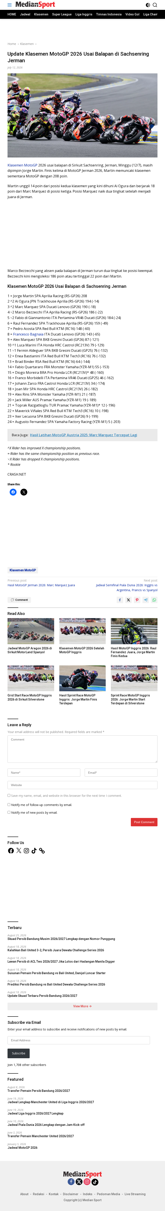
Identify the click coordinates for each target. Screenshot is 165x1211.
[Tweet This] (128, 600)
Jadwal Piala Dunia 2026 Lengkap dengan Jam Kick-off (46, 1124)
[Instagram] (87, 1182)
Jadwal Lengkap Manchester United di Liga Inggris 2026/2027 (51, 1102)
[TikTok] (95, 1182)
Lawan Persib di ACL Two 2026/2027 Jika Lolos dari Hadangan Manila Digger (61, 961)
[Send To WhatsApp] (154, 600)
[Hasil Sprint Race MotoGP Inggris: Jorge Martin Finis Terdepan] (82, 678)
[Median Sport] (34, 5)
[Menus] (10, 5)
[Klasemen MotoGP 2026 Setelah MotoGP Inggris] (82, 631)
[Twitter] (79, 1182)
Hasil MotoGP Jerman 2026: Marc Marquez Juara (41, 582)
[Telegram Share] (145, 600)
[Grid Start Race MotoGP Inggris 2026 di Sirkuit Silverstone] (31, 678)
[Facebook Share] (120, 600)
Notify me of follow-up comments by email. (41, 805)
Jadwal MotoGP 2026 (22, 1147)
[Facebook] (71, 1182)
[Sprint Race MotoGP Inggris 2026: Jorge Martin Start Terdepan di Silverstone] (134, 678)
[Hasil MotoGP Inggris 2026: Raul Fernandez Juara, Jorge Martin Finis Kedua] (134, 631)
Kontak (53, 1194)
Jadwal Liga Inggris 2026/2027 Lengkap (35, 1113)
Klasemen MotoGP (23, 570)
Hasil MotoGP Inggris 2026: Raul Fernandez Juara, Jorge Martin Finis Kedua (133, 652)
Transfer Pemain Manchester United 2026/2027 (41, 1136)
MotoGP (30, 165)
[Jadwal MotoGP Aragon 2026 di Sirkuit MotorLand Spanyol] (31, 631)
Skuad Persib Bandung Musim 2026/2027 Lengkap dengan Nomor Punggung (61, 939)
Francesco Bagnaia (28, 334)
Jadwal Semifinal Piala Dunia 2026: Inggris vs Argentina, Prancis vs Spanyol (126, 585)
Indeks (87, 1194)
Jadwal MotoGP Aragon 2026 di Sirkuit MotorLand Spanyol (30, 650)
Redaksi (38, 1194)
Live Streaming (135, 1194)
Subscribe (18, 1053)
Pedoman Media (108, 1194)
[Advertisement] (82, 29)
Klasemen (15, 165)
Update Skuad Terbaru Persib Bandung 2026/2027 (42, 995)
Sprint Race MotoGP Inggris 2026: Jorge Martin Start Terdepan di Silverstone (130, 699)
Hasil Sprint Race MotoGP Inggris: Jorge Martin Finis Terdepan (78, 699)
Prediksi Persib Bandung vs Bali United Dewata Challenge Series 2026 (56, 984)
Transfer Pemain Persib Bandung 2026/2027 (39, 1090)
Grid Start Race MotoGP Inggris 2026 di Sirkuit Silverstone (30, 697)
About (24, 1194)
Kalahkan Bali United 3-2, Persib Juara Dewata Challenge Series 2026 (56, 950)
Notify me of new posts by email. (34, 812)
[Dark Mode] (147, 5)
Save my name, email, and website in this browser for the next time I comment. (66, 796)
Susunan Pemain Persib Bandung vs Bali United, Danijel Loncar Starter (57, 973)
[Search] (155, 5)
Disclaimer (70, 1194)
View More (81, 1006)
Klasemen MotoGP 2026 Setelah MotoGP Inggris (81, 650)
